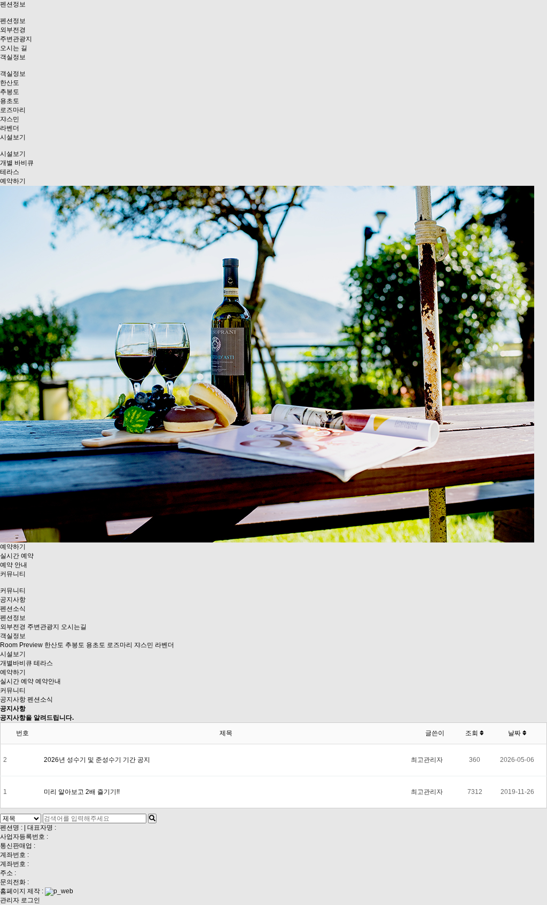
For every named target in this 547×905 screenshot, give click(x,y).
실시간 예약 (17, 556)
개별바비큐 (16, 663)
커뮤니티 (13, 574)
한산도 (9, 82)
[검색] (152, 818)
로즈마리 (13, 110)
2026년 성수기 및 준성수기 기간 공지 (97, 760)
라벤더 (9, 128)
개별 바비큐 (17, 163)
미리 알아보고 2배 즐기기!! (82, 792)
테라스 (9, 172)
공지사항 (13, 599)
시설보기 (13, 137)
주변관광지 (16, 39)
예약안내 (48, 681)
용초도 (9, 101)
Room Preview (21, 645)
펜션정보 (13, 4)
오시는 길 (13, 48)
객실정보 (13, 57)
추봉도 (9, 92)
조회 (472, 733)
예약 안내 (13, 565)
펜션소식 (13, 608)
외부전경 (13, 30)
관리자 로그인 (20, 900)
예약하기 (13, 181)
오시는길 (74, 627)
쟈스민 (9, 119)
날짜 (515, 733)
